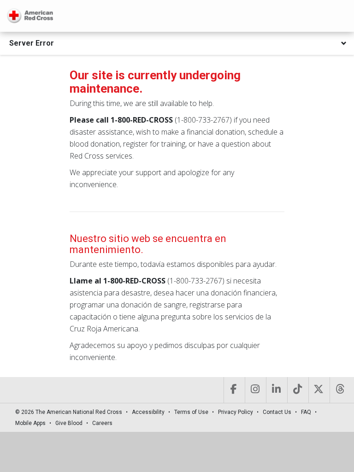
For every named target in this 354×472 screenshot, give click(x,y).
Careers (102, 423)
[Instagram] (255, 390)
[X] (318, 390)
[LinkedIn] (276, 390)
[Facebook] (233, 390)
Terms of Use (191, 412)
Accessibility (148, 412)
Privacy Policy (235, 412)
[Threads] (339, 390)
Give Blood (69, 423)
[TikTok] (297, 390)
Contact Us (277, 412)
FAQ (306, 412)
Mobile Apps (30, 423)
